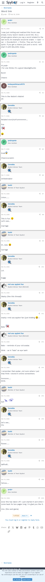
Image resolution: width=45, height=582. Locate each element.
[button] (19, 569)
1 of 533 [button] (16, 516)
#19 (43, 479)
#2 (43, 62)
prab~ (5, 14)
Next (24, 516)
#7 (43, 194)
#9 (43, 241)
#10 (43, 267)
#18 (43, 461)
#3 (43, 93)
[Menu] (3, 2)
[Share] (40, 28)
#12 (43, 313)
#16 (43, 419)
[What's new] (37, 2)
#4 (43, 116)
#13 (43, 342)
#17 (43, 440)
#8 (43, 214)
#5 (43, 149)
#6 (43, 175)
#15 (43, 396)
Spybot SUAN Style (10, 569)
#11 (43, 293)
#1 (43, 28)
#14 (43, 367)
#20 (42, 498)
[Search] (42, 2)
